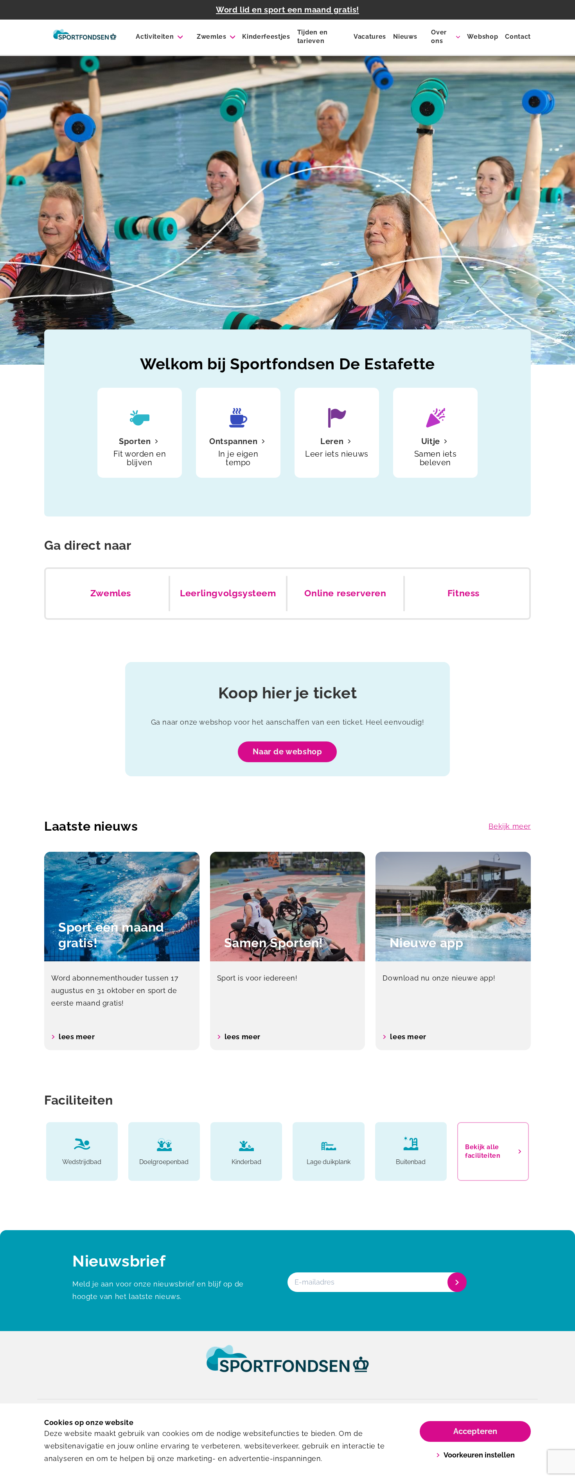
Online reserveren (345, 593)
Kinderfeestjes (266, 36)
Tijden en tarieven (312, 37)
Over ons (439, 37)
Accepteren (475, 1431)
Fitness (463, 593)
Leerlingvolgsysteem (228, 593)
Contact (518, 36)
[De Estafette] (84, 37)
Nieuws (405, 36)
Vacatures (370, 36)
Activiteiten (155, 36)
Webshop (482, 36)
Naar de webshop (287, 751)
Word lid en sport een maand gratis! (287, 9)
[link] (287, 1366)
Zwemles (211, 36)
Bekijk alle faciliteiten (482, 1151)
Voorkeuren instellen (479, 1455)
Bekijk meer (510, 826)
